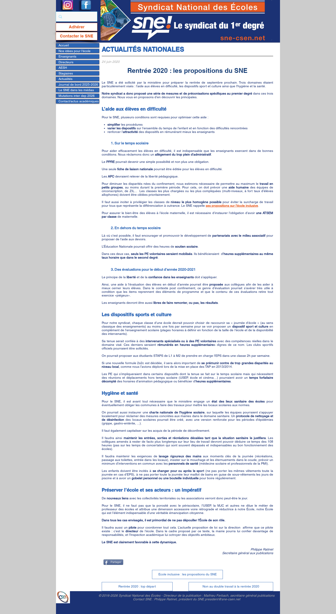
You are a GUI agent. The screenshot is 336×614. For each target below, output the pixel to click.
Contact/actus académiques (79, 101)
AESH (63, 67)
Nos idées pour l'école (75, 51)
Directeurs (66, 62)
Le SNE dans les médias (76, 90)
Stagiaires (66, 73)
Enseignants (67, 56)
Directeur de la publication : (183, 595)
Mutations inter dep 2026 (77, 96)
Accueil (64, 45)
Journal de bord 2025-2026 (78, 84)
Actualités (65, 79)
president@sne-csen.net (222, 599)
